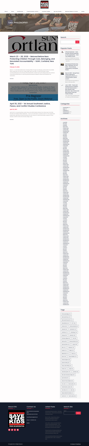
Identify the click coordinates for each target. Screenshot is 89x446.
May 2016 (65, 265)
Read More (12, 78)
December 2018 (66, 228)
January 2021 (65, 193)
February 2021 (66, 192)
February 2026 (66, 128)
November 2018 (66, 230)
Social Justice (71, 383)
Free (74, 338)
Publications (65, 110)
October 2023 (65, 154)
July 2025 (65, 133)
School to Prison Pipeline (67, 380)
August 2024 (65, 145)
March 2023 (65, 163)
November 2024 (66, 141)
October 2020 (65, 198)
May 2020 (65, 205)
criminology (74, 332)
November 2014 (66, 288)
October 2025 (65, 132)
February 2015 (66, 284)
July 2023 (65, 157)
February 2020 (66, 209)
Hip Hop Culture (66, 344)
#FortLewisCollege (66, 314)
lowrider (64, 350)
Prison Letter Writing (66, 365)
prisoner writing (65, 362)
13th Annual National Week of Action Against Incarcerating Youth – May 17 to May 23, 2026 (53, 437)
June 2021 (65, 186)
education (72, 335)
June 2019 (65, 219)
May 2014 (65, 297)
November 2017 (66, 240)
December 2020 (66, 195)
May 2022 (65, 173)
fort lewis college (66, 338)
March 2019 (65, 224)
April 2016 (65, 266)
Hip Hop (64, 341)
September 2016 (66, 260)
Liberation (71, 347)
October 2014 (65, 289)
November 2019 (66, 212)
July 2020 (65, 202)
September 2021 (66, 183)
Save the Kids (65, 377)
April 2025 (65, 136)
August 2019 (65, 217)
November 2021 (66, 180)
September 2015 (66, 273)
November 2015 (66, 272)
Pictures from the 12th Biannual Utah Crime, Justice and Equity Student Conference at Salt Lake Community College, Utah (53, 432)
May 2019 (65, 221)
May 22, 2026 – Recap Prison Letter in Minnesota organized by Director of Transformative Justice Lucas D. (72, 76)
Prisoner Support (66, 359)
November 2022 (66, 167)
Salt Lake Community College (68, 374)
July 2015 (65, 276)
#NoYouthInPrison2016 (67, 320)
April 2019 (65, 222)
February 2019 (66, 225)
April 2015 (65, 281)
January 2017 (65, 254)
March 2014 (65, 300)
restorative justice (66, 371)
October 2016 (65, 259)
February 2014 (66, 301)
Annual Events (65, 107)
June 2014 (65, 295)
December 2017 (66, 238)
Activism (64, 326)
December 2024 (66, 139)
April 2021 (65, 189)
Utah (72, 389)
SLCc (64, 383)
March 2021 (65, 190)
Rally (71, 368)
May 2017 (65, 249)
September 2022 (66, 170)
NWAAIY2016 (65, 353)
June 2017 (65, 247)
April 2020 (65, 206)
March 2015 (65, 282)
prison (64, 356)
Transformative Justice (67, 386)
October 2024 (65, 142)
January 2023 (65, 166)
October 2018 (65, 231)
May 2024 (65, 148)
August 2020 (65, 201)
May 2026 (65, 123)
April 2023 (65, 161)
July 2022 (65, 171)
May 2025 (65, 135)
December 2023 (66, 151)
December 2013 (66, 304)
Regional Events (66, 111)
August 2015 (65, 275)
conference (65, 332)
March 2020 (65, 208)
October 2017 (65, 241)
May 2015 (65, 279)
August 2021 (65, 184)
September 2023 (66, 155)
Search (65, 410)
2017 (73, 323)
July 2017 (65, 246)
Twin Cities (65, 389)
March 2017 (65, 252)
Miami (71, 350)
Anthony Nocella (74, 326)
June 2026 (65, 122)
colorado (64, 329)
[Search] (77, 42)
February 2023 (66, 164)
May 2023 (65, 160)
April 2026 (65, 125)
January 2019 (65, 227)
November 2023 (66, 152)
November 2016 (66, 257)
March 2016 (65, 268)
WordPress (78, 444)
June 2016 (65, 263)
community (73, 329)
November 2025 (66, 131)
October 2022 (65, 168)
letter (64, 347)
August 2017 (65, 244)
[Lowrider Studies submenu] (51, 11)
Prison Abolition (73, 356)
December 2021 (66, 179)
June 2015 (65, 278)
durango (64, 335)
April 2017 (65, 250)
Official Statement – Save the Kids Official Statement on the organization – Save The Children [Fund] (72, 54)
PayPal (28, 422)
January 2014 (65, 303)
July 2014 (65, 294)
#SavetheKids (65, 323)
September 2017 (66, 243)
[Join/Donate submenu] (24, 11)
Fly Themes (72, 444)
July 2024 (65, 147)
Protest (64, 368)
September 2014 (66, 291)
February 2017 (66, 253)
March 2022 (65, 174)
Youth (64, 396)
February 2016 (66, 269)
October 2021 (65, 182)
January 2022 (65, 177)
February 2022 (66, 176)
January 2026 (65, 129)
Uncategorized (66, 113)
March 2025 (65, 138)
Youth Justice (72, 396)
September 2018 (66, 233)
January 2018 (65, 237)
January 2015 (65, 285)
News (64, 108)
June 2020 (65, 203)
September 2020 (66, 199)
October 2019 (65, 214)
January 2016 (65, 270)
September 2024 (66, 144)
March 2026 (65, 126)
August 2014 (65, 292)
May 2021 (65, 187)
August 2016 (65, 262)
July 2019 (65, 218)
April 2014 (65, 298)
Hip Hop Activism (73, 341)
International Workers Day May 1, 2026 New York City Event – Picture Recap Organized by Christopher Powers (71, 67)
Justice (74, 344)
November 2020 (66, 196)
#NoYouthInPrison (66, 317)
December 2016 (66, 256)
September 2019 (66, 215)
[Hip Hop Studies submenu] (62, 11)
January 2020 (65, 211)
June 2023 (65, 158)
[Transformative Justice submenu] (39, 11)
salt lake (75, 371)
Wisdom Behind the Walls (67, 392)
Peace (74, 353)
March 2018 (65, 234)
